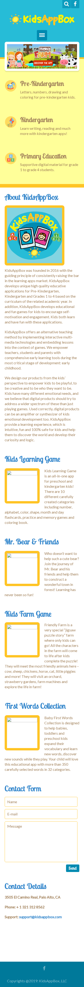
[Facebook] (75, 4)
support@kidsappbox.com (40, 916)
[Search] (66, 4)
